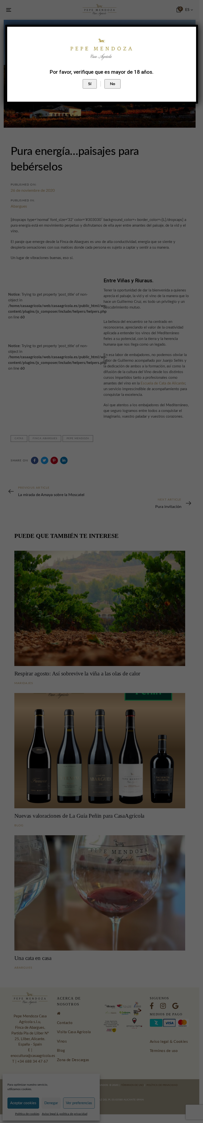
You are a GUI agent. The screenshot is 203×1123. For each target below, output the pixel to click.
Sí (89, 84)
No (112, 84)
